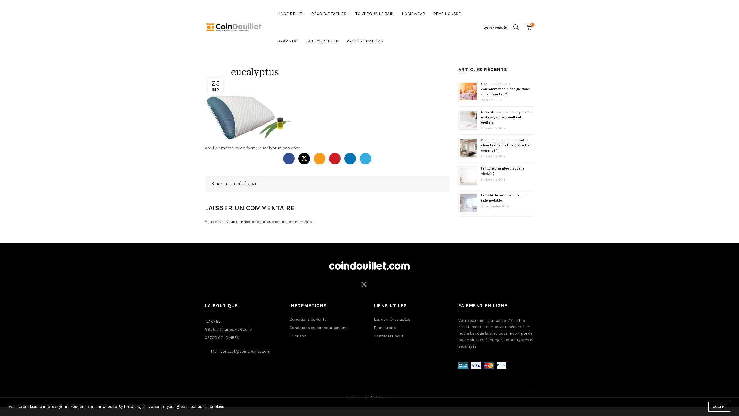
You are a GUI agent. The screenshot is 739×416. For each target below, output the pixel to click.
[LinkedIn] (350, 158)
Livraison (298, 336)
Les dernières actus (392, 319)
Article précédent (237, 183)
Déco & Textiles (328, 13)
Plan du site (385, 327)
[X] (304, 158)
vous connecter (241, 221)
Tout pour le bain (374, 13)
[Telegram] (365, 158)
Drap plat (287, 41)
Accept (719, 407)
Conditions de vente (308, 319)
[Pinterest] (335, 158)
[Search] (516, 27)
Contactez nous (389, 336)
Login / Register (496, 27)
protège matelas (364, 41)
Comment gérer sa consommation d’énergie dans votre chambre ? (505, 89)
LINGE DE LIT (289, 13)
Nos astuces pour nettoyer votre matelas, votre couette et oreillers (507, 117)
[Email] (319, 158)
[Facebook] (289, 158)
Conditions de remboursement (318, 327)
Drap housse (447, 13)
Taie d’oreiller (322, 41)
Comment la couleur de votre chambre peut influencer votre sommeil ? (505, 145)
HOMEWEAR (413, 13)
